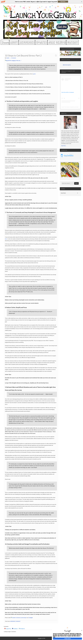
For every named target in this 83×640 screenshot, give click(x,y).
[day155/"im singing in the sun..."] (13, 60)
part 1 (34, 73)
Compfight (30, 617)
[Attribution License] (17, 617)
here (6, 238)
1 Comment (13, 58)
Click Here (62, 1)
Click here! (67, 638)
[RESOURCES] (69, 169)
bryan (25, 617)
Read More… (63, 145)
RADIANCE (18, 621)
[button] (41, 1)
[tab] (7, 629)
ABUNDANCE (12, 621)
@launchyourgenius (67, 64)
